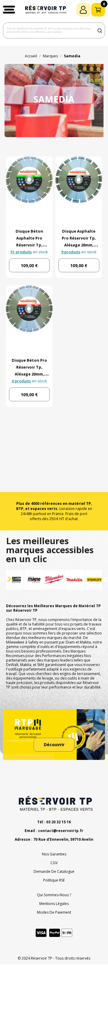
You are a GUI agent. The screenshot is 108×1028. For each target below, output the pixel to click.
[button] (9, 10)
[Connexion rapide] (83, 10)
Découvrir (54, 744)
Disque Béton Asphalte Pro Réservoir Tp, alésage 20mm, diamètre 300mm (29, 244)
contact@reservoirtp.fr (60, 830)
